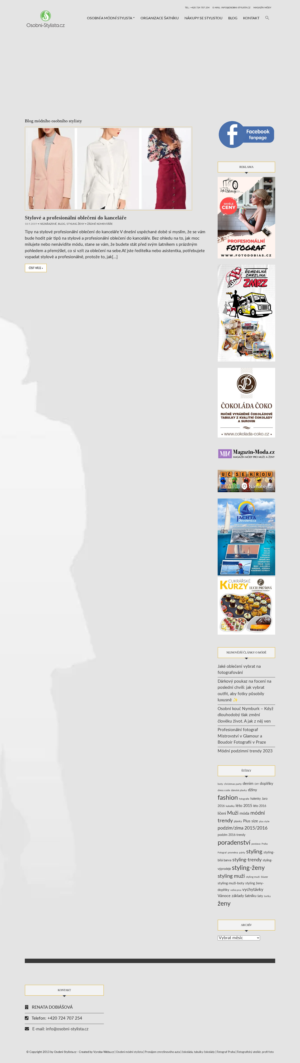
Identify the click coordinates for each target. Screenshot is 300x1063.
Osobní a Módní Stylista (109, 18)
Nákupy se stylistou (203, 18)
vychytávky (252, 889)
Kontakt (251, 18)
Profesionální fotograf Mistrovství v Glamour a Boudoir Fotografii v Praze (242, 736)
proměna (233, 852)
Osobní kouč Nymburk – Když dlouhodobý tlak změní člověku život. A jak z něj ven (245, 715)
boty (220, 784)
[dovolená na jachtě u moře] (246, 537)
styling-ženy (248, 868)
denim (248, 784)
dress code (224, 790)
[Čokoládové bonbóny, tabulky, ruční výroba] (246, 403)
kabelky (230, 806)
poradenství (234, 843)
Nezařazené (48, 224)
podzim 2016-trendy (231, 835)
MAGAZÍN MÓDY (262, 8)
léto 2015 (244, 806)
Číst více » (36, 268)
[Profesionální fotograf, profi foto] (246, 217)
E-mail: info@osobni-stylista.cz (231, 8)
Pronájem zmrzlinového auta (162, 1052)
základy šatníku (244, 896)
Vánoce (224, 896)
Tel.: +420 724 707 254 (197, 8)
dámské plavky (239, 790)
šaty (260, 896)
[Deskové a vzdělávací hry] (246, 481)
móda (244, 813)
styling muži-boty (231, 883)
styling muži (231, 876)
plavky (238, 821)
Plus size (250, 821)
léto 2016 (259, 806)
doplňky (266, 783)
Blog (232, 18)
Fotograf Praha (226, 1052)
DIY (257, 784)
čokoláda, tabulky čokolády (198, 1052)
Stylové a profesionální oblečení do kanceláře (76, 218)
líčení (222, 813)
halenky (255, 798)
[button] (267, 18)
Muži (233, 813)
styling (254, 852)
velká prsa (235, 890)
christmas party (233, 784)
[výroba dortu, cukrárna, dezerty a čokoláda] (246, 606)
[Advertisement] (150, 68)
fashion (228, 797)
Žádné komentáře (100, 224)
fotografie (244, 799)
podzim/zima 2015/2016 (242, 828)
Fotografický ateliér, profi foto (255, 1052)
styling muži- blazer (257, 877)
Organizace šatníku (160, 18)
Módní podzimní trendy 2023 (245, 751)
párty (242, 852)
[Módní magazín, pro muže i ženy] (246, 453)
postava (255, 844)
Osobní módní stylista (129, 1052)
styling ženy (75, 224)
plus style (264, 821)
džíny (252, 790)
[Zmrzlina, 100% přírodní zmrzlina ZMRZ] (246, 313)
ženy (224, 904)
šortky (267, 896)
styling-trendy (247, 859)
